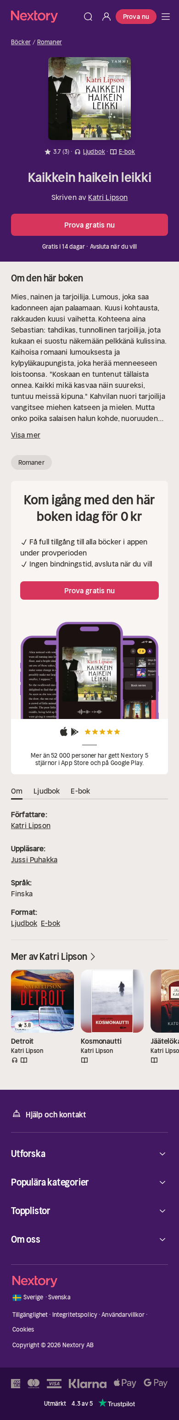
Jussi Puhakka (34, 859)
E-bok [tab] (80, 790)
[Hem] (45, 16)
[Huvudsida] (166, 16)
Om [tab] (16, 790)
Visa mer (25, 434)
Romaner (49, 42)
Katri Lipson (108, 197)
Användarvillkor (123, 1315)
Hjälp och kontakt (56, 1115)
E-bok (50, 923)
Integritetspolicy (74, 1315)
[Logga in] (106, 16)
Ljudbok (24, 923)
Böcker (21, 42)
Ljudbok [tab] (47, 790)
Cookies (23, 1329)
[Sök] (88, 16)
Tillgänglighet (30, 1315)
